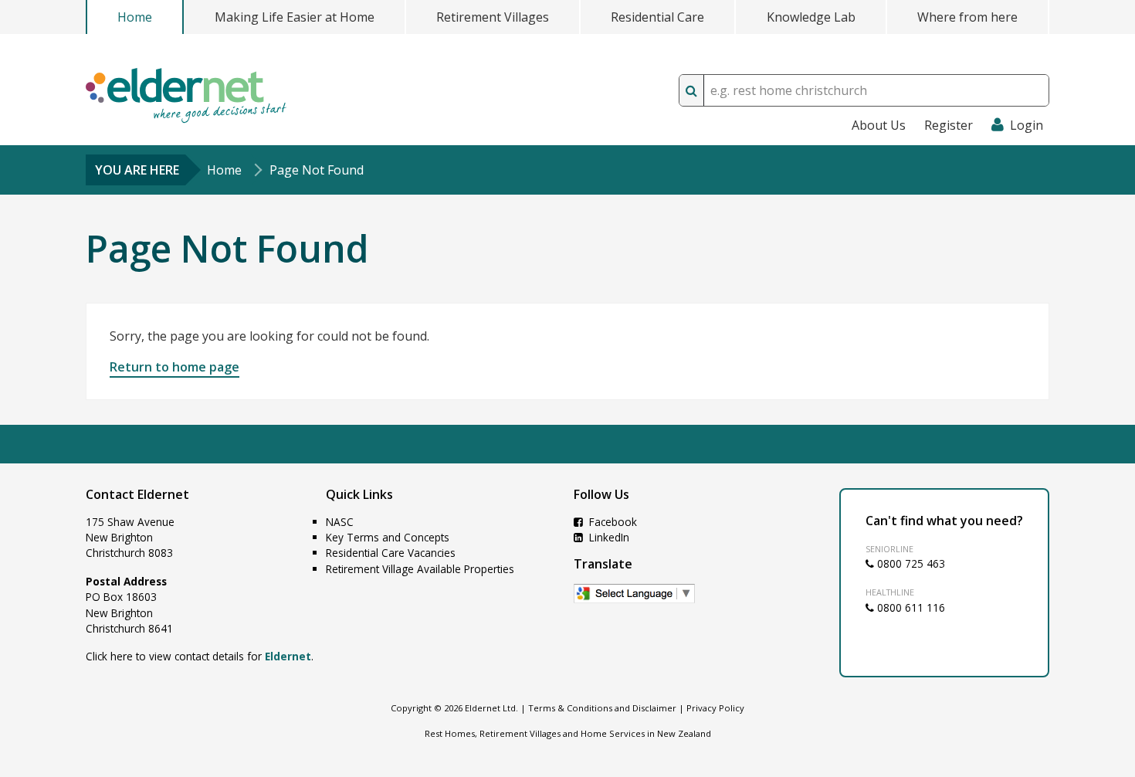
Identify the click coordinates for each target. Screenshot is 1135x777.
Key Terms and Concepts (387, 537)
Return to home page (174, 366)
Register (948, 125)
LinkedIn (607, 537)
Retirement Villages (492, 16)
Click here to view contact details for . (199, 656)
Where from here (967, 16)
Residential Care (657, 16)
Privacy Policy (715, 708)
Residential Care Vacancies (391, 552)
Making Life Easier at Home (294, 16)
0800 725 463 (909, 563)
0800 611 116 (909, 607)
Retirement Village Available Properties (420, 569)
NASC (340, 521)
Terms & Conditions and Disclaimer (602, 708)
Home (134, 16)
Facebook (611, 521)
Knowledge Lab (811, 16)
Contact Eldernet (137, 494)
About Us (879, 125)
